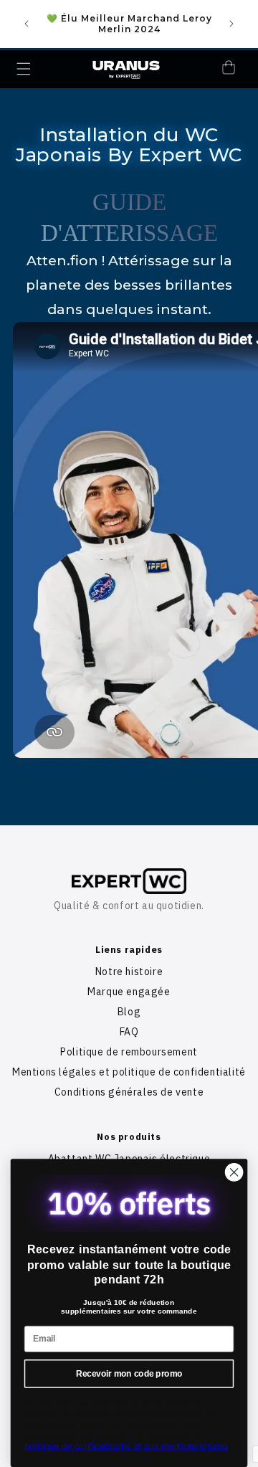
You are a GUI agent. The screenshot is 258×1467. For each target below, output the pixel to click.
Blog (129, 1011)
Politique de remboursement (129, 1051)
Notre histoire (129, 971)
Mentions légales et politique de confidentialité (129, 1071)
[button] (23, 69)
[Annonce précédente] (26, 23)
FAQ (129, 1031)
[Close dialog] (234, 1172)
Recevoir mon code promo (129, 1373)
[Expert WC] (129, 880)
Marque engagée (128, 991)
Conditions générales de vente (129, 1092)
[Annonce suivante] (231, 23)
